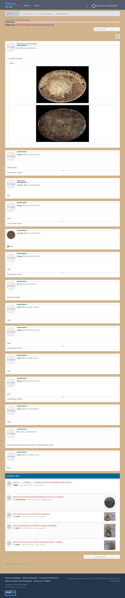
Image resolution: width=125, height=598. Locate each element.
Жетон (21, 180)
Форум (26, 5)
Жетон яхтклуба (17, 20)
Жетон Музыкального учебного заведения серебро (35, 525)
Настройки (89, 557)
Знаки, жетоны (38, 485)
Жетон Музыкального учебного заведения (31, 514)
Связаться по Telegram (42, 581)
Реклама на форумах (13, 578)
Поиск (36, 5)
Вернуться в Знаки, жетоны (17, 564)
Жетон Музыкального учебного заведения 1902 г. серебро (37, 542)
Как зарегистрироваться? (49, 578)
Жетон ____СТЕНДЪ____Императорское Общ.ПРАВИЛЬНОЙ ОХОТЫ (42, 482)
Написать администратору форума (18, 581)
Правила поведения (29, 578)
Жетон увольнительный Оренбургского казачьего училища (38, 497)
